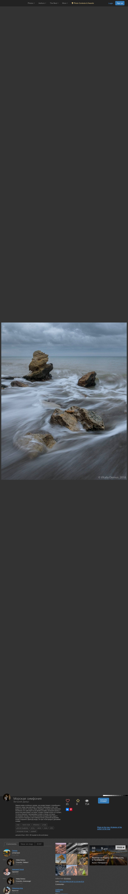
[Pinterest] (70, 809)
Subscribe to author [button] (103, 800)
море (18, 824)
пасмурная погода (22, 831)
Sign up (120, 3)
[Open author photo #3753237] (82, 848)
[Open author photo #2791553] (60, 870)
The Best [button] (54, 3)
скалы (46, 828)
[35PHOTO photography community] (13, 3)
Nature (57, 891)
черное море (26, 824)
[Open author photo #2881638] (60, 859)
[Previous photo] (2, 388)
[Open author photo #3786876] (71, 848)
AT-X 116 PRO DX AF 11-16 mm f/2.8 (71, 881)
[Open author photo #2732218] (82, 870)
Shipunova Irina (17, 888)
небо (51, 828)
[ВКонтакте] (67, 809)
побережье (36, 824)
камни (39, 828)
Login (110, 3)
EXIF (39, 844)
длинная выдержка (22, 828)
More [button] (64, 3)
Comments (11, 844)
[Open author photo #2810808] (82, 859)
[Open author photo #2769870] (71, 870)
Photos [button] (31, 3)
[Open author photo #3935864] (60, 848)
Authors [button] (41, 3)
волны (33, 828)
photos (67, 878)
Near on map (27, 844)
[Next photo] (125, 388)
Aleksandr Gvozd (18, 869)
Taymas (14, 851)
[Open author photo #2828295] (71, 859)
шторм (44, 824)
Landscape (59, 889)
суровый (33, 831)
